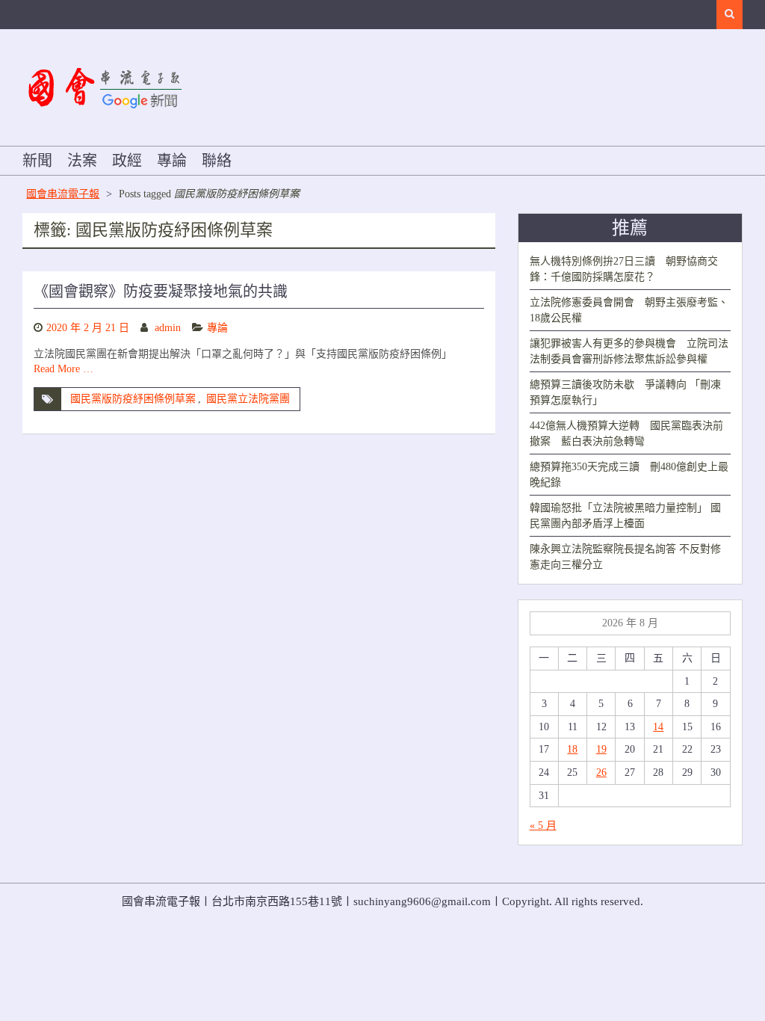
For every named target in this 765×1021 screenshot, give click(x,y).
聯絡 (217, 160)
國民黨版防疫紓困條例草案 (133, 398)
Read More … (63, 368)
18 (572, 749)
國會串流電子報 (62, 194)
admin (168, 327)
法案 (82, 160)
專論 (172, 160)
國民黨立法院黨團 (248, 398)
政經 (127, 160)
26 (601, 772)
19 (601, 749)
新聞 (37, 160)
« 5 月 (543, 825)
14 (658, 726)
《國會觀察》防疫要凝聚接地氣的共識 (161, 291)
